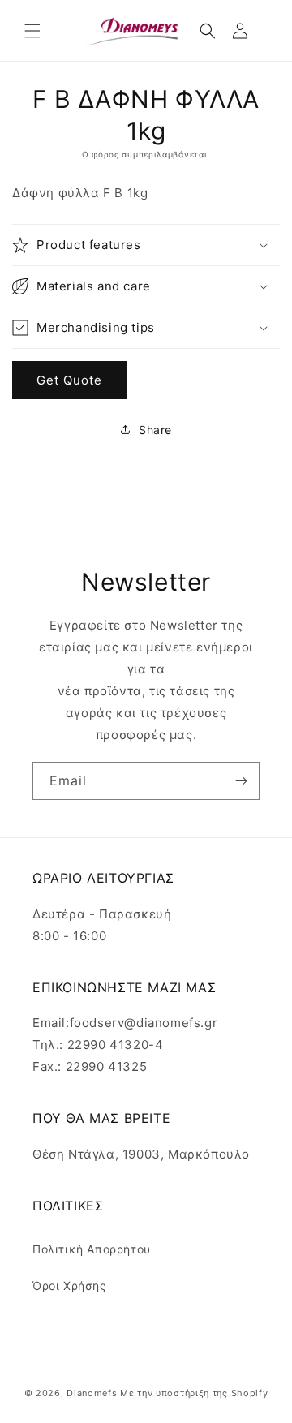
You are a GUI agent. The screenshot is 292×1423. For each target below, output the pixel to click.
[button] (32, 31)
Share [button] (155, 429)
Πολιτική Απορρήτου (91, 1249)
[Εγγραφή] (241, 781)
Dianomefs (92, 1393)
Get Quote (69, 380)
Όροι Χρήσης (69, 1285)
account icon (243, 31)
